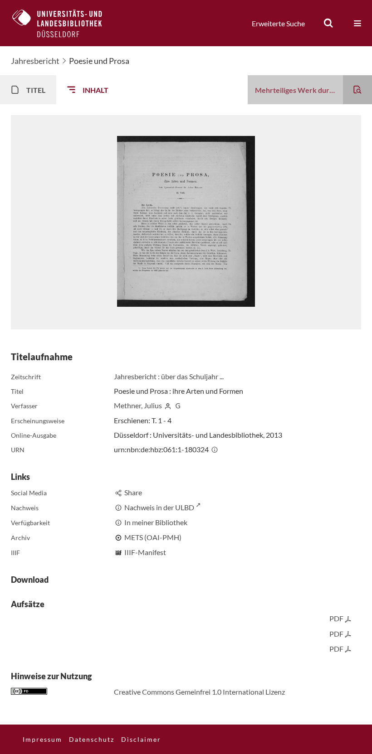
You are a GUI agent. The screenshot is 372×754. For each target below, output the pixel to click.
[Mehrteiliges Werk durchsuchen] (357, 89)
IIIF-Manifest (145, 552)
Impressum (42, 739)
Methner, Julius (138, 405)
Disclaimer (141, 739)
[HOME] (64, 23)
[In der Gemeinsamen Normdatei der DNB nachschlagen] (178, 405)
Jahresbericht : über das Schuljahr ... (169, 376)
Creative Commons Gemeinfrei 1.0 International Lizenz (199, 691)
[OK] (328, 23)
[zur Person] (167, 405)
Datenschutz (91, 739)
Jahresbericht (35, 61)
